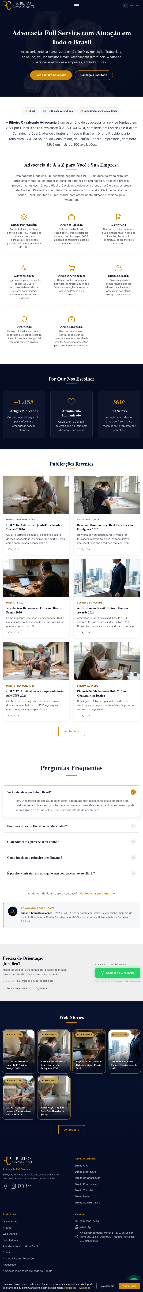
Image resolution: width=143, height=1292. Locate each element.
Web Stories (10, 1233)
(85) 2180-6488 (89, 1221)
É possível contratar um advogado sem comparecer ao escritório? (51, 873)
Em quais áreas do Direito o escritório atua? (37, 826)
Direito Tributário (84, 1190)
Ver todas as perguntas (95, 893)
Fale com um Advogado (51, 75)
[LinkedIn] (28, 1186)
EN (131, 5)
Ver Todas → (71, 731)
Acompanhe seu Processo (18, 1258)
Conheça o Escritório (93, 75)
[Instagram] (13, 1186)
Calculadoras (10, 1240)
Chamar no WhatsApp (120, 972)
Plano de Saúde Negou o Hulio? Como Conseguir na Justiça (102, 693)
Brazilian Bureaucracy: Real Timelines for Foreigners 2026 (105, 527)
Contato (7, 1252)
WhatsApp (86, 1227)
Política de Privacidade (77, 1287)
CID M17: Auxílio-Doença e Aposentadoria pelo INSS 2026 (35, 693)
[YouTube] (21, 1186)
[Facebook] (5, 1186)
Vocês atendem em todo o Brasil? (29, 792)
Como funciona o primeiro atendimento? (34, 857)
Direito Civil (81, 1165)
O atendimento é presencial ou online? (33, 841)
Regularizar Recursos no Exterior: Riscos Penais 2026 (34, 610)
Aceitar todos (129, 1286)
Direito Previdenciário (87, 1184)
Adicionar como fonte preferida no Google (27, 1270)
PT (125, 5)
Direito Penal (82, 1196)
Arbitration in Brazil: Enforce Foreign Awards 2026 (102, 610)
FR (137, 5)
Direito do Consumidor (88, 1177)
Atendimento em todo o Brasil (20, 1246)
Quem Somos (11, 1221)
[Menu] (76, 5)
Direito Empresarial (86, 1171)
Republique (9, 1264)
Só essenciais (107, 1286)
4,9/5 (30, 111)
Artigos (7, 1227)
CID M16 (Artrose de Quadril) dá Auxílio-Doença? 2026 (34, 527)
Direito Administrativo (87, 1202)
